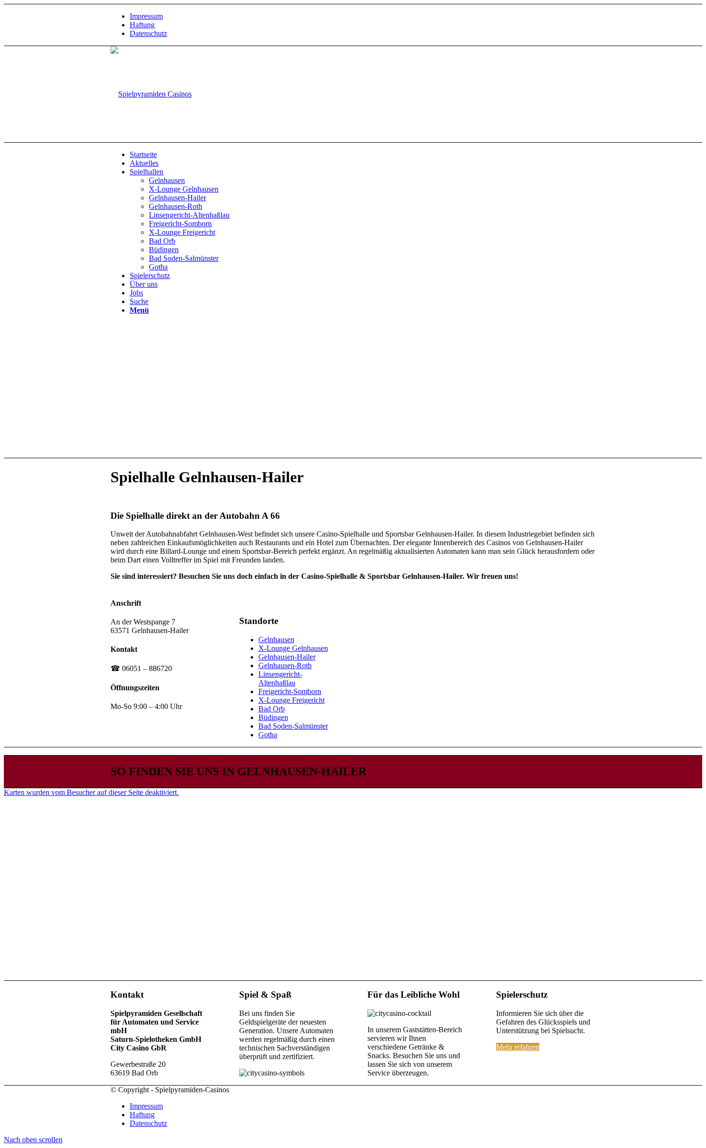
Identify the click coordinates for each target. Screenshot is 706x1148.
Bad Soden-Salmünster (293, 726)
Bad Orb (271, 709)
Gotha (267, 735)
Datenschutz (148, 33)
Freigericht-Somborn (289, 691)
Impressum (146, 16)
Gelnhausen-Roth (285, 665)
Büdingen (273, 717)
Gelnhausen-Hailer (287, 657)
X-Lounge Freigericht (291, 700)
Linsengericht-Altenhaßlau (280, 678)
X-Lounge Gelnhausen (293, 648)
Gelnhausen (276, 639)
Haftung (142, 25)
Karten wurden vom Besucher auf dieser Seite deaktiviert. (91, 792)
